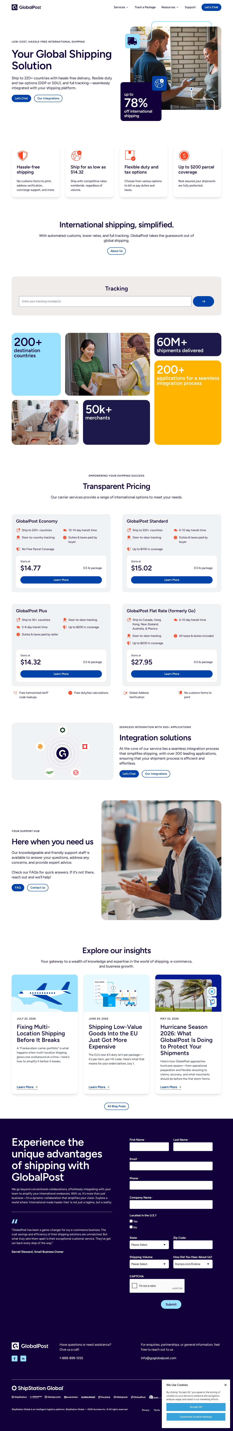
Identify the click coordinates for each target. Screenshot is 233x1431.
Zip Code (179, 1237)
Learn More (61, 580)
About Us (116, 251)
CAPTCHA (137, 1276)
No (135, 1227)
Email (133, 1159)
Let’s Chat (21, 98)
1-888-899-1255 (71, 1358)
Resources (168, 7)
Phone (134, 1178)
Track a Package (145, 7)
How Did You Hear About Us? (192, 1257)
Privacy (145, 1410)
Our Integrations (48, 98)
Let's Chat (211, 7)
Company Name (140, 1197)
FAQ (18, 887)
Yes (135, 1221)
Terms (157, 1410)
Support (190, 7)
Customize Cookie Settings (196, 1416)
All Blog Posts (117, 1106)
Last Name (180, 1139)
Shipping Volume (141, 1257)
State (133, 1237)
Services (119, 7)
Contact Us (37, 887)
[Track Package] (203, 301)
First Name (137, 1139)
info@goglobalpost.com (158, 1358)
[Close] (226, 1385)
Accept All (196, 1407)
